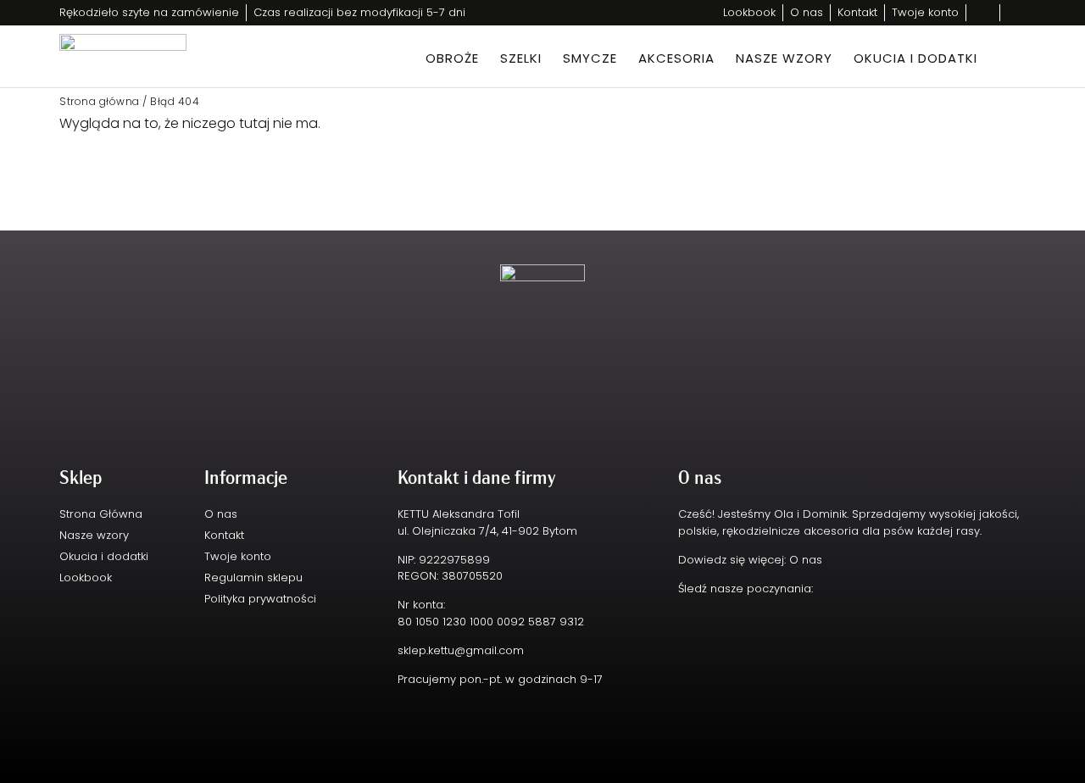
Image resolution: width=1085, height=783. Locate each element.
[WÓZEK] (1005, 56)
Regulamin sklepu (253, 577)
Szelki (521, 58)
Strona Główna (100, 514)
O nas (220, 514)
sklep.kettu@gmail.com (461, 650)
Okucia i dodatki (915, 58)
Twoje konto (237, 556)
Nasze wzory (784, 58)
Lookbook (85, 577)
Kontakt (224, 535)
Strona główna (99, 101)
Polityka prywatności (260, 599)
